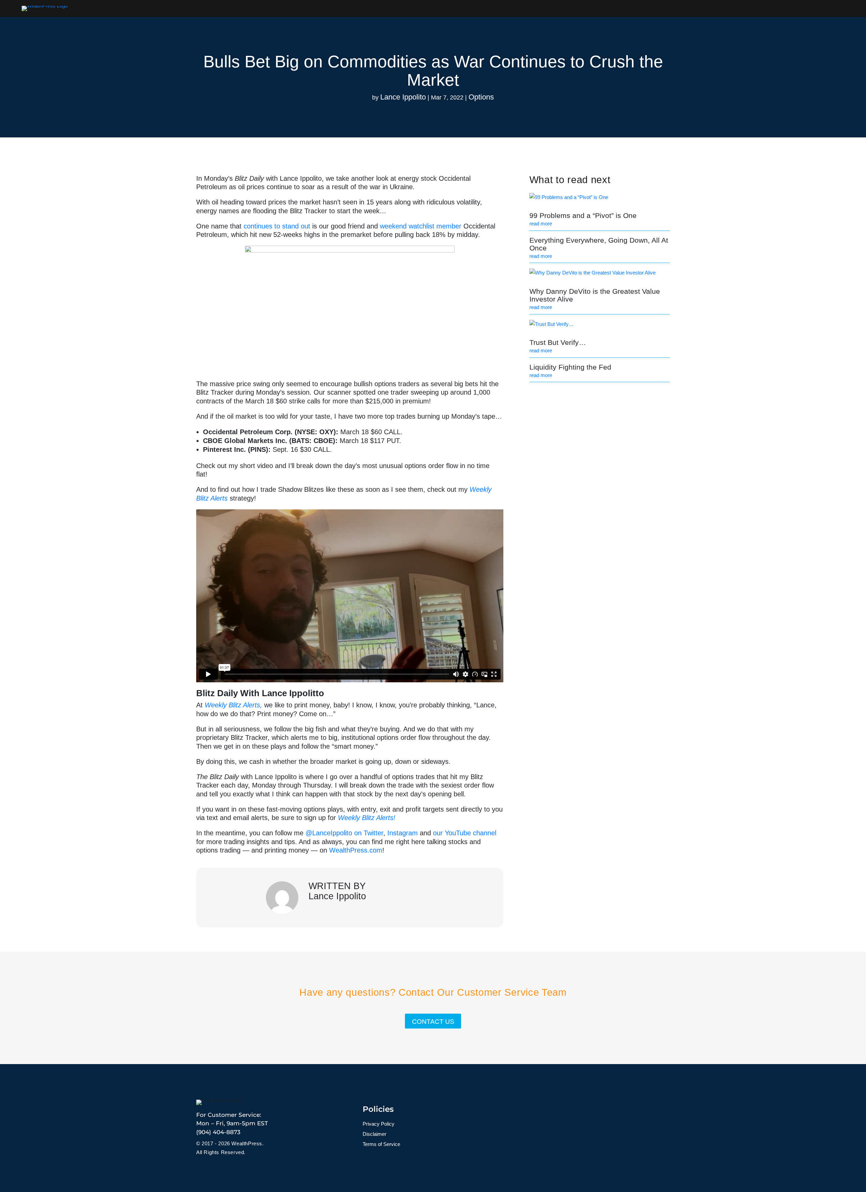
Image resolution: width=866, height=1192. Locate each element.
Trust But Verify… (557, 342)
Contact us (433, 1021)
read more (540, 223)
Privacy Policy (378, 1124)
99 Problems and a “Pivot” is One (583, 215)
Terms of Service (381, 1144)
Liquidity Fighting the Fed (570, 367)
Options (481, 97)
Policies (378, 1109)
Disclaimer (374, 1134)
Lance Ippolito (403, 97)
